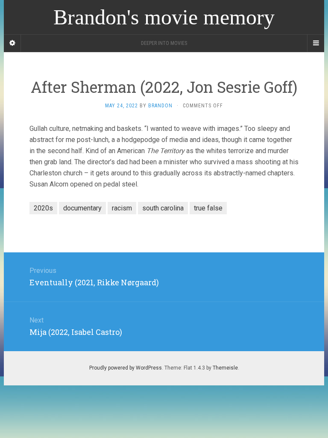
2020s (43, 208)
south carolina (163, 208)
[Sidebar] (12, 43)
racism (122, 208)
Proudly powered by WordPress (125, 368)
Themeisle (225, 368)
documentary (82, 208)
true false (208, 208)
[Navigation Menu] (315, 43)
